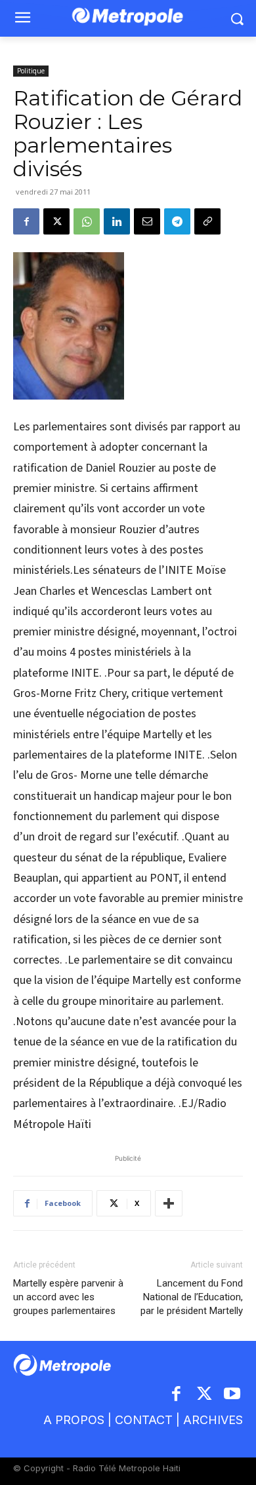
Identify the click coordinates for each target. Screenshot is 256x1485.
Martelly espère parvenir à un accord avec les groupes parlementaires (68, 1297)
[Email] (147, 221)
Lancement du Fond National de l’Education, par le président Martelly (191, 1297)
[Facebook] (26, 221)
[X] (56, 221)
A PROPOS (73, 1420)
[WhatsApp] (87, 221)
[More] (168, 1203)
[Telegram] (177, 221)
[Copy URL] (207, 221)
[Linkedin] (117, 221)
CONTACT (144, 1420)
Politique (31, 70)
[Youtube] (233, 1395)
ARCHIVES (213, 1420)
